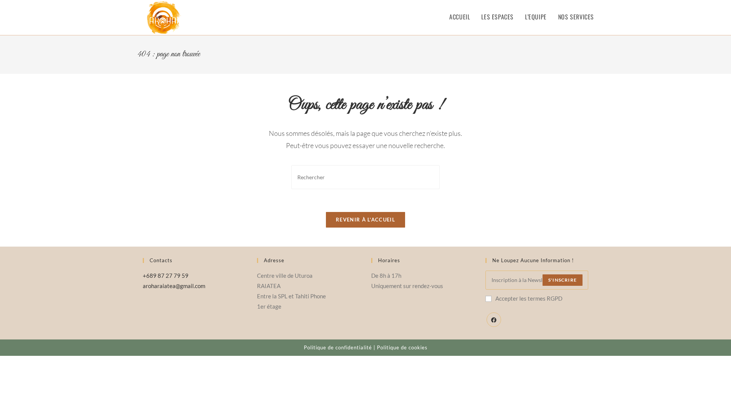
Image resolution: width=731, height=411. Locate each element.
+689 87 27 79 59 (165, 275)
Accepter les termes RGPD (528, 298)
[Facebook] (494, 319)
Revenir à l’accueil (365, 220)
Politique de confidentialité (338, 347)
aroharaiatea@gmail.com (174, 285)
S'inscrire (562, 280)
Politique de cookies (402, 347)
